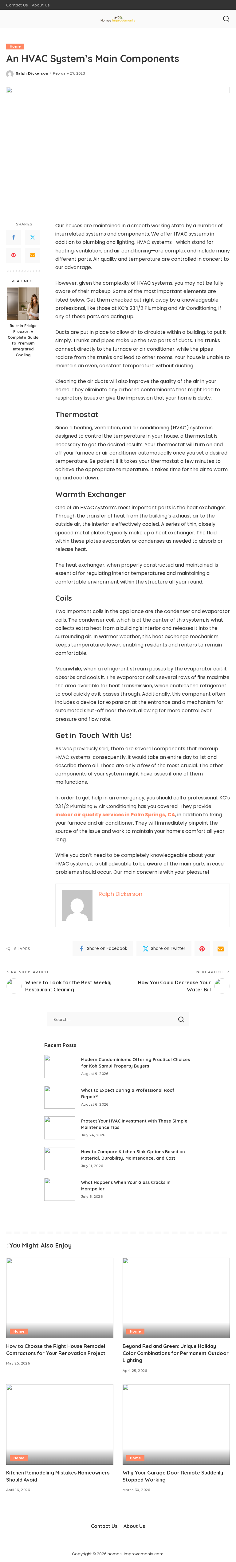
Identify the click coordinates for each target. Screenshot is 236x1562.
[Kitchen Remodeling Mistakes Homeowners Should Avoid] (59, 1424)
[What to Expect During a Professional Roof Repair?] (59, 1097)
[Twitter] (32, 237)
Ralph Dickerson (32, 73)
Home (15, 46)
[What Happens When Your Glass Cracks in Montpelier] (59, 1189)
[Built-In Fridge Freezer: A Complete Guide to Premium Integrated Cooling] (23, 303)
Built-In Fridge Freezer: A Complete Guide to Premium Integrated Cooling (23, 340)
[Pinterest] (13, 255)
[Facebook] (13, 237)
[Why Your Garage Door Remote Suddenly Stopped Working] (176, 1424)
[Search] (226, 19)
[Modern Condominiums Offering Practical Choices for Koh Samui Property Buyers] (59, 1066)
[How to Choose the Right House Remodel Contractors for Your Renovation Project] (59, 1298)
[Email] (32, 255)
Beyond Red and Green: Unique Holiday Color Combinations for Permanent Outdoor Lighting (176, 1353)
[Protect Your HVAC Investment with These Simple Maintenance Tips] (59, 1127)
